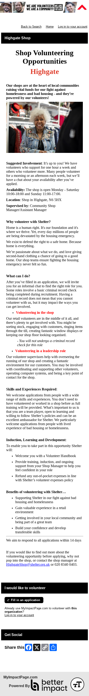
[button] (77, 684)
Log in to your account (72, 26)
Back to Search (31, 26)
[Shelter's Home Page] (44, 7)
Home (50, 26)
